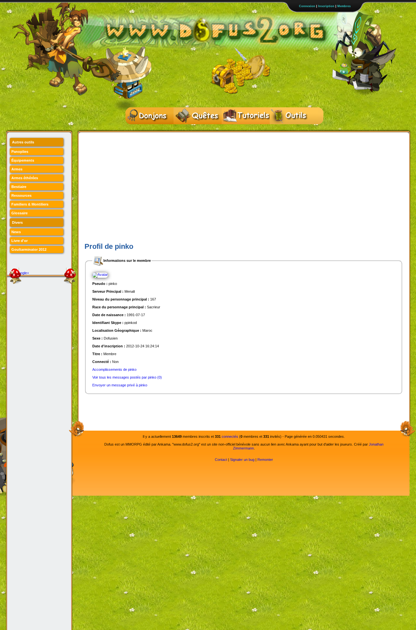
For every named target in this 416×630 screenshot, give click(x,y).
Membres (344, 6)
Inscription (326, 6)
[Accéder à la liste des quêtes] (198, 115)
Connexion (307, 6)
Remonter (265, 460)
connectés (230, 436)
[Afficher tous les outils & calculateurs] (294, 115)
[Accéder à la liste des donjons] (149, 115)
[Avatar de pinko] (100, 275)
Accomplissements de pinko (114, 369)
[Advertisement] (243, 192)
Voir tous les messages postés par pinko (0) (127, 377)
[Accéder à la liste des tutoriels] (246, 115)
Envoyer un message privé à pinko (119, 385)
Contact (221, 460)
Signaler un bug (242, 460)
